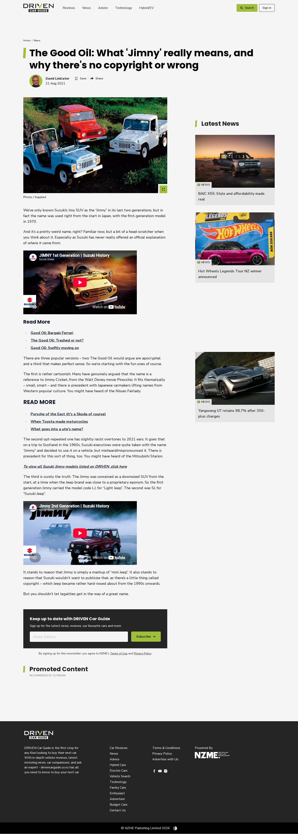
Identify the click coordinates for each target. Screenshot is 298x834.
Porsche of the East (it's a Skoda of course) (68, 414)
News (86, 8)
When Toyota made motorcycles (59, 421)
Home (26, 40)
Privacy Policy (142, 653)
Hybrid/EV (146, 8)
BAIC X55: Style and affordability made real (235, 170)
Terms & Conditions (166, 748)
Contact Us (118, 810)
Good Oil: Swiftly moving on (55, 347)
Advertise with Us (165, 759)
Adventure (117, 799)
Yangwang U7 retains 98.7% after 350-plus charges (235, 387)
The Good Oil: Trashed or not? (57, 340)
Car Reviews (119, 748)
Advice (103, 8)
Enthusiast (117, 793)
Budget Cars (119, 804)
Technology (123, 8)
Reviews (69, 8)
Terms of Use (119, 653)
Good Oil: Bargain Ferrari (52, 332)
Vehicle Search (120, 776)
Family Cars (118, 787)
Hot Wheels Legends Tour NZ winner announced (235, 247)
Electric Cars (119, 770)
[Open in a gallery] (163, 189)
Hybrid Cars (118, 765)
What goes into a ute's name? (57, 429)
